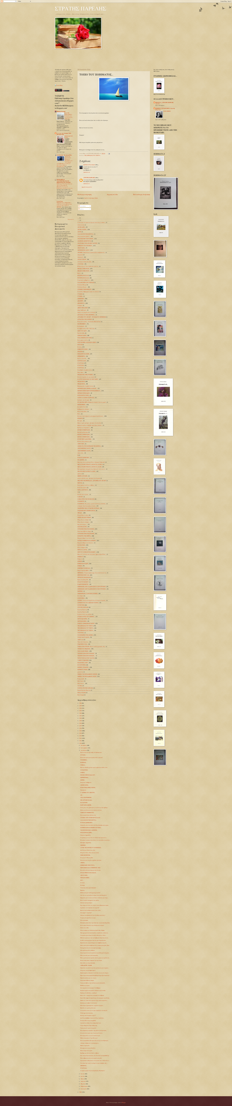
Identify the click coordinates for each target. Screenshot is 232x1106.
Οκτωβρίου (84, 745)
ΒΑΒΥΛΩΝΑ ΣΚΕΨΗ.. (86, 805)
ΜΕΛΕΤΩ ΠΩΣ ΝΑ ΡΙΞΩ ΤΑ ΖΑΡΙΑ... (86, 471)
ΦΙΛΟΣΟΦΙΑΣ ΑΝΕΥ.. (83, 662)
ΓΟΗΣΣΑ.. (82, 765)
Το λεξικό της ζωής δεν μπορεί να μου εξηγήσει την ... (94, 1063)
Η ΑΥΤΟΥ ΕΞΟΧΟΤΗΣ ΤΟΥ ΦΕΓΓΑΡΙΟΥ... (88, 379)
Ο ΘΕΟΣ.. (82, 772)
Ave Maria (79, 685)
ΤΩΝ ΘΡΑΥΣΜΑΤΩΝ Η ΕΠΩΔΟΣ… (86, 655)
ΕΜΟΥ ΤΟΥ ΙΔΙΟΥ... (82, 331)
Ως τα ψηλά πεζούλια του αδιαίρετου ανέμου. (92, 925)
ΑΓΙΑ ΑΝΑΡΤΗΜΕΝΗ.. (86, 797)
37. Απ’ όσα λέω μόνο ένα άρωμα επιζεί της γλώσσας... (91, 222)
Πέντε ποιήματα (81, 547)
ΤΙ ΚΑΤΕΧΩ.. (80, 632)
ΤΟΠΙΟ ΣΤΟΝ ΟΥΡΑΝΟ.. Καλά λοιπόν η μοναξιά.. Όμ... (91, 646)
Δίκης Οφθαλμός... (82, 310)
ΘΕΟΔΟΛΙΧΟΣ (81, 381)
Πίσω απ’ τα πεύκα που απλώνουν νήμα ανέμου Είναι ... (91, 554)
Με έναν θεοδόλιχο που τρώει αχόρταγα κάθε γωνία (93, 767)
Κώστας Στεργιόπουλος (83, 441)
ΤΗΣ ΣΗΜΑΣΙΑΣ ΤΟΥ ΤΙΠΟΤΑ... (92, 155)
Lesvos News (60, 201)
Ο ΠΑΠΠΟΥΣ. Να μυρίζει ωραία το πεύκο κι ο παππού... (91, 503)
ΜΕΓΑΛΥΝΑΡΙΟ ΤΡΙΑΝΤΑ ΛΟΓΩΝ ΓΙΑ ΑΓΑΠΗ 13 (90, 464)
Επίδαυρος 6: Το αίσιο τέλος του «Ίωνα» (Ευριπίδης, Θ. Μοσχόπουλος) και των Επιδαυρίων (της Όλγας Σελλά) (64, 186)
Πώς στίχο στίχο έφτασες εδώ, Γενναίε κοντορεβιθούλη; (94, 1055)
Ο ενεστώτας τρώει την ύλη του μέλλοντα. (91, 1033)
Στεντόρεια (80, 596)
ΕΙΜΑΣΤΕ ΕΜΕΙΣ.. (85, 877)
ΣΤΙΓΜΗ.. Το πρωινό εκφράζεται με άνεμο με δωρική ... (91, 600)
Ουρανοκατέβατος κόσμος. (84, 531)
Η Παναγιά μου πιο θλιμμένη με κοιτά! (90, 892)
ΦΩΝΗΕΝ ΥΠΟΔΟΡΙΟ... (83, 667)
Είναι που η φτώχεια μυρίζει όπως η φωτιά (91, 757)
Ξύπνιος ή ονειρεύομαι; (86, 903)
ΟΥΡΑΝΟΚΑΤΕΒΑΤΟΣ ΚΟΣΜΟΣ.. (86, 533)
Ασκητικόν (80, 255)
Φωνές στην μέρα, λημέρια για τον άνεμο (91, 960)
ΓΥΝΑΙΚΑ (80, 294)
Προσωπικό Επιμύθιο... (83, 579)
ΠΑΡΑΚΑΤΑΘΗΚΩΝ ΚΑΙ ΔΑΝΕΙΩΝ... (86, 540)
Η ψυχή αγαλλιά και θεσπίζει (87, 1048)
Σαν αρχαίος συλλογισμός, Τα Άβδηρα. (90, 988)
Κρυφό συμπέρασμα (82, 432)
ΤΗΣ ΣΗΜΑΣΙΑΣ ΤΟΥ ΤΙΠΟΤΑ (85, 626)
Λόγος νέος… (80, 453)
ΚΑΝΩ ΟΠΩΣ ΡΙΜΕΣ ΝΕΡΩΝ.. (88, 787)
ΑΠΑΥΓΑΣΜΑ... (81, 248)
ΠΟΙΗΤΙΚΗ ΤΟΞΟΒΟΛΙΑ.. (84, 568)
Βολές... (79, 273)
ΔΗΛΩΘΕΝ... (80, 301)
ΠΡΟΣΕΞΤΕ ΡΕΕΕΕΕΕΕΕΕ (84, 577)
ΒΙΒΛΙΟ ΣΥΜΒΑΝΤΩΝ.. (83, 268)
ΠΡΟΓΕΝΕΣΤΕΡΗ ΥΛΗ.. (83, 575)
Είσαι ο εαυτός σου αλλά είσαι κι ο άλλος (91, 810)
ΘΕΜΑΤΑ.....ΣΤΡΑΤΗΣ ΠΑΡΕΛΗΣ (165, 102)
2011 (80, 741)
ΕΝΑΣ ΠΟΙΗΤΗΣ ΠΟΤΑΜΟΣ (84, 338)
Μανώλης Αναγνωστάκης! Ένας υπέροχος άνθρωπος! (91, 462)
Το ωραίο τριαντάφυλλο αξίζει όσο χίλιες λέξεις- (93, 935)
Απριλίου (83, 1081)
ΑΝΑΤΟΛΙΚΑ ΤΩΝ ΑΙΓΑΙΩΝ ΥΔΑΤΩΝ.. (87, 243)
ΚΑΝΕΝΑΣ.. (83, 762)
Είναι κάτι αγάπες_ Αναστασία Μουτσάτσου (89, 321)
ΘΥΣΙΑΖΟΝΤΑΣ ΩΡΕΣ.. (83, 395)
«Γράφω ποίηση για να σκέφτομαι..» (89, 1043)
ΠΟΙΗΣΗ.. (79, 566)
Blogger (124, 1102)
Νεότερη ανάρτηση (84, 194)
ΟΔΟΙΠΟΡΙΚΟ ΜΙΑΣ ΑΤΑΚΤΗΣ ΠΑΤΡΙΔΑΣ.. (88, 508)
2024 (80, 708)
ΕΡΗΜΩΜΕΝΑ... (81, 356)
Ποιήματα (80, 559)
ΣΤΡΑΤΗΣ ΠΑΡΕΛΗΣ (80, 8)
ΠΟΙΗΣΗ (79, 561)
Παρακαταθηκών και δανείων (85, 538)
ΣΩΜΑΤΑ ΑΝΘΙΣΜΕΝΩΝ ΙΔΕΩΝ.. (86, 623)
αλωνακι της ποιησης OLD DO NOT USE (64, 134)
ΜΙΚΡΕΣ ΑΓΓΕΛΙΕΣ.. (82, 476)
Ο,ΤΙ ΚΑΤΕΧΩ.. (84, 770)
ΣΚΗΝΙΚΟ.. (80, 591)
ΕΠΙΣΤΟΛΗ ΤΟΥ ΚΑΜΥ (69, 136)
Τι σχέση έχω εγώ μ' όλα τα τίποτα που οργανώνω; (93, 837)
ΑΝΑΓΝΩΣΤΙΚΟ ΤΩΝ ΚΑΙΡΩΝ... (85, 238)
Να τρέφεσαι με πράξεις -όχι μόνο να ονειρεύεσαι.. (93, 1030)
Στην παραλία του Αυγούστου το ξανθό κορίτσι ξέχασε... (95, 953)
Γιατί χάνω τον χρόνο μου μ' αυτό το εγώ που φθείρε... (94, 807)
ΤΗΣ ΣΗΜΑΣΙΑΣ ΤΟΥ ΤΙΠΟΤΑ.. (85, 628)
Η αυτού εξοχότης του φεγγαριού (86, 377)
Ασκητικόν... (80, 257)
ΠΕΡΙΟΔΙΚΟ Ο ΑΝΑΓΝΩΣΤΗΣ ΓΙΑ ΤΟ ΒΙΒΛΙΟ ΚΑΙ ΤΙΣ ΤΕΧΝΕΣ (64, 181)
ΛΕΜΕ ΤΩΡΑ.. (81, 443)
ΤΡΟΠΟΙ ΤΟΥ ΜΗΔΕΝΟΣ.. (84, 649)
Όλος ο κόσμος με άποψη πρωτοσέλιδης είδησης (92, 930)
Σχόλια (82, 209)
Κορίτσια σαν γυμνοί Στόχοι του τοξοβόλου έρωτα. (93, 943)
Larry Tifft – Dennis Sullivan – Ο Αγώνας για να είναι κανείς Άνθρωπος (68, 115)
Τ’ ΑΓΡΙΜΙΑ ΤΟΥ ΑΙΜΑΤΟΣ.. (87, 792)
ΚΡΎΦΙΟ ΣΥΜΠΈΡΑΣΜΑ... (84, 430)
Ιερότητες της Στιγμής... (83, 400)
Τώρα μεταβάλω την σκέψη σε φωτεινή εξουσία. (92, 983)
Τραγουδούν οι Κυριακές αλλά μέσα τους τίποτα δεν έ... (95, 1060)
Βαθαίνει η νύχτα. (85, 985)
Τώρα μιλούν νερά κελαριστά (88, 1028)
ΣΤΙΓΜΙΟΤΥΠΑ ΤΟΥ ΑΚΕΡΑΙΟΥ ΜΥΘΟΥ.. (88, 602)
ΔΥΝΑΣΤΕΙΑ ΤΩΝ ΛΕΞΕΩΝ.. (84, 319)
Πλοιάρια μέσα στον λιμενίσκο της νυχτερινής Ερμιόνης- (95, 923)
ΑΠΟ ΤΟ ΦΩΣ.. (84, 875)
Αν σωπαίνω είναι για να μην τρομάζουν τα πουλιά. (93, 1010)
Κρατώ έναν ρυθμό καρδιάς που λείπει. (90, 910)
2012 (80, 738)
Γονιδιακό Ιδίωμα (81, 285)
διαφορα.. (80, 305)
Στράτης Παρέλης (82, 612)
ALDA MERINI (167, 111)
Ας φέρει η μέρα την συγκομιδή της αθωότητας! (92, 1070)
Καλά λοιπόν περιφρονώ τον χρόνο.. (89, 900)
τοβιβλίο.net (80, 639)
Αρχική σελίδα (112, 194)
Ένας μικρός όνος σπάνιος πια (88, 815)
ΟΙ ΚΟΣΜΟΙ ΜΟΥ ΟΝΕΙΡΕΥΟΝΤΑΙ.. (86, 510)
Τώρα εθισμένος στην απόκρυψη (88, 1025)
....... (78, 220)
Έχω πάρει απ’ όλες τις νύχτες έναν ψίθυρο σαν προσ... (94, 905)
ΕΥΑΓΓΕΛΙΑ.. (80, 365)
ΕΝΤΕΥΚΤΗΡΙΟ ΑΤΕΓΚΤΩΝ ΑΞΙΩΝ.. (86, 342)
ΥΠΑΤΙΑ (158, 104)
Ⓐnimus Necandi (61, 111)
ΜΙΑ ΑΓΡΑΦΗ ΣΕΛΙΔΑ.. (86, 800)
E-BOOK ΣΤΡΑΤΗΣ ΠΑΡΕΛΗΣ (85, 688)
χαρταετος (80, 672)
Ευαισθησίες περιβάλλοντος (84, 370)
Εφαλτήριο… (80, 372)
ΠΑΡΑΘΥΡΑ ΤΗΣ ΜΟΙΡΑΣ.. (84, 536)
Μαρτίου (83, 1084)
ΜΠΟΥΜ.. (79, 483)
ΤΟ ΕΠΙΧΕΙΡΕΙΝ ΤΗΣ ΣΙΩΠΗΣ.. (85, 635)
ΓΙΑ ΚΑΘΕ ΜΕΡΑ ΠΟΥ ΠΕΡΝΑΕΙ (85, 282)
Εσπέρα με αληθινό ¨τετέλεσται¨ (88, 1003)
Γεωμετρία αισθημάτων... (84, 280)
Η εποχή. (82, 885)
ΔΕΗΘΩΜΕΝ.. (81, 298)
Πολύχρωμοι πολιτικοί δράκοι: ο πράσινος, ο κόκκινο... (94, 933)
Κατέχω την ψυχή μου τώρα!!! (88, 1015)
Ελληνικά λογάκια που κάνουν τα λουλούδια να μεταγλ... (95, 840)
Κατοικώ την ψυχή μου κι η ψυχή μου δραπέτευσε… (90, 416)
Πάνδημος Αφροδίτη (85, 842)
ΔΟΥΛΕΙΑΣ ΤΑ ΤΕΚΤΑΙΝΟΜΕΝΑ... (86, 314)
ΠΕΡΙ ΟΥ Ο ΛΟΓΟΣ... (82, 549)
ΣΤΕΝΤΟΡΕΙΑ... (81, 598)
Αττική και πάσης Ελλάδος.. (84, 262)
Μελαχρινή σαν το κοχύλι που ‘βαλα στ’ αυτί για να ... (91, 469)
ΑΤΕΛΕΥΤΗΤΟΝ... (82, 259)
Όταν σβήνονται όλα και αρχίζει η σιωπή (90, 1058)
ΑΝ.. (81, 795)
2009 (80, 1092)
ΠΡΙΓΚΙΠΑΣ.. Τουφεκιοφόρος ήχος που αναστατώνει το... (92, 573)
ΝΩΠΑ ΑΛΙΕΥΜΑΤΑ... (83, 490)
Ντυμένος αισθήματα (85, 782)
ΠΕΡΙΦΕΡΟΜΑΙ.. (84, 777)
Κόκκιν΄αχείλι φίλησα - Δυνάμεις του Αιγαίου (89, 423)
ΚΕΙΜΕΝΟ (80, 418)
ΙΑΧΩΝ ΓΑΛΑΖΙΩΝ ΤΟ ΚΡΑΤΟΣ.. (86, 397)
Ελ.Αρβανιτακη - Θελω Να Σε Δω (86, 328)
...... (78, 218)
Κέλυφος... (80, 420)
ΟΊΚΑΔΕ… (80, 513)
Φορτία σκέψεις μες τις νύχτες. (88, 978)
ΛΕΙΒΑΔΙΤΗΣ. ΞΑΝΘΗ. (86, 965)
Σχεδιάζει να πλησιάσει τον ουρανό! (89, 908)
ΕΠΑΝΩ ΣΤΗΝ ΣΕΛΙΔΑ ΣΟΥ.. (87, 775)
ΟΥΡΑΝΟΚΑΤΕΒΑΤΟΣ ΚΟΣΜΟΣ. (86, 529)
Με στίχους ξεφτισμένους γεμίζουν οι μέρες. (91, 1005)
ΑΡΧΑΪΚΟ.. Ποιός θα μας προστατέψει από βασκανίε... (91, 252)
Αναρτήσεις (83, 206)
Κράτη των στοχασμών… (84, 427)
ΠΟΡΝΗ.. (82, 780)
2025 (80, 705)
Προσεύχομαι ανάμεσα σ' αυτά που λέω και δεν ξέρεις (94, 973)
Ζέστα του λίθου (84, 928)
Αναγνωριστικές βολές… (84, 236)
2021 (80, 715)
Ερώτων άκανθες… (82, 358)
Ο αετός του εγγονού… (83, 494)
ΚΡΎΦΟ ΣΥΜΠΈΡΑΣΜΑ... (84, 437)
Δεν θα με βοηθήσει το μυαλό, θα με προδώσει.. (92, 1018)
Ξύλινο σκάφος (84, 920)
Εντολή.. (79, 347)
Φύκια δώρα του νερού (86, 1050)
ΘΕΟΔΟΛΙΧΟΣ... (81, 384)
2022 (80, 713)
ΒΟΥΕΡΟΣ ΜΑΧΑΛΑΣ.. (83, 278)
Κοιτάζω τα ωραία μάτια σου (88, 1008)
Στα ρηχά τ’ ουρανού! (86, 913)
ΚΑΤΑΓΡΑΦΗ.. (84, 802)
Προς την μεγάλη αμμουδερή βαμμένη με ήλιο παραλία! (94, 975)
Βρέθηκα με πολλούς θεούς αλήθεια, (89, 1053)
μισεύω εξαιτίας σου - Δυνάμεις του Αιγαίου (88, 478)
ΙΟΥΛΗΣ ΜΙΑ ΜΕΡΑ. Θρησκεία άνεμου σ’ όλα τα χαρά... (91, 402)
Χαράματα (83, 790)
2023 (80, 710)
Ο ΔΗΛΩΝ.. (80, 496)
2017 (80, 725)
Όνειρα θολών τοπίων (83, 515)
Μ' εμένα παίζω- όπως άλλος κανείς (89, 852)
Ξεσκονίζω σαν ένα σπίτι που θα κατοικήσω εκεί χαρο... (94, 825)
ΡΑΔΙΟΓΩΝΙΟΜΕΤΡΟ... (83, 584)
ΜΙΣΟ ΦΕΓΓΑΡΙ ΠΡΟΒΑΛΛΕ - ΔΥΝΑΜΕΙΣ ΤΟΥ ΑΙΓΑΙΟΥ (91, 480)
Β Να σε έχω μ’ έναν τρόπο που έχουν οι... (88, 266)
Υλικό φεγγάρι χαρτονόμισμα (88, 888)
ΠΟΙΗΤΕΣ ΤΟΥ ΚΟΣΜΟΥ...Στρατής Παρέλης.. (165, 109)
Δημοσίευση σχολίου (87, 187)
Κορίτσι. (82, 890)
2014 (80, 733)
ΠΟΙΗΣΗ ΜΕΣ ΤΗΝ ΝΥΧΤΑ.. (87, 865)
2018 (80, 723)
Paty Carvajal (80, 695)
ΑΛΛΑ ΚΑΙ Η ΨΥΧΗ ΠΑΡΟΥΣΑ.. (85, 234)
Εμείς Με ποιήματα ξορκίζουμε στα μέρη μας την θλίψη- (94, 998)
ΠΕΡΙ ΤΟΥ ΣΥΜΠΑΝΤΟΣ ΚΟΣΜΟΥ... (86, 552)
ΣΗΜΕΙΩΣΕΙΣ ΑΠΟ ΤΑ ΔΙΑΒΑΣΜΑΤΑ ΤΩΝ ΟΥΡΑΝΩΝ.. (91, 586)
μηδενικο (79, 473)
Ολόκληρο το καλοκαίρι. (86, 1013)
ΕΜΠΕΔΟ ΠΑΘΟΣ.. (82, 335)
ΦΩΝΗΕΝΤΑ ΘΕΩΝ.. (82, 669)
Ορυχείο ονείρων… (82, 524)
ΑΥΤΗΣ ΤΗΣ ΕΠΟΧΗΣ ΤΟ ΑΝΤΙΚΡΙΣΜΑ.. (91, 847)
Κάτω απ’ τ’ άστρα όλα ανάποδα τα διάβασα (92, 995)
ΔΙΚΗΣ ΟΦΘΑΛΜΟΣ (82, 308)
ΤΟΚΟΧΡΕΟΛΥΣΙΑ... (82, 644)
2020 (80, 718)
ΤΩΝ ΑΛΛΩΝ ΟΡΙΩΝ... (83, 651)
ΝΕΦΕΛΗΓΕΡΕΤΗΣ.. (85, 855)
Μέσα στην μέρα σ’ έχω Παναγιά (88, 1038)
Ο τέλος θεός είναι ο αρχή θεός (88, 1020)
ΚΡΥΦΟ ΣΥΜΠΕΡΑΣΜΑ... (84, 434)
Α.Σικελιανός (80, 225)
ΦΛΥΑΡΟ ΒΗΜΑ (81, 665)
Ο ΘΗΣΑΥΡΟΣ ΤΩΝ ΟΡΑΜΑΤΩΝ (85, 499)
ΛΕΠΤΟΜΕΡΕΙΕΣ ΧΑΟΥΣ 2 (84, 448)
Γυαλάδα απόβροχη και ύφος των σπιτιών (88, 291)
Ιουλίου (83, 1074)
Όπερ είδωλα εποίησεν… (83, 522)
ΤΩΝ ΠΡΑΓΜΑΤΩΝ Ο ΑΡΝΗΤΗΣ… (89, 830)
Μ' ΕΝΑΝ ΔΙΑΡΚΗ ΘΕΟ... (83, 457)
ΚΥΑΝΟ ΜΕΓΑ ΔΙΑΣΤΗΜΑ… (84, 439)
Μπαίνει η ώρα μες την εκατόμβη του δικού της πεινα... (94, 938)
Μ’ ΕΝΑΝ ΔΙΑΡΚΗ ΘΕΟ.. (86, 822)
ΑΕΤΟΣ (79, 232)
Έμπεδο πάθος (81, 333)
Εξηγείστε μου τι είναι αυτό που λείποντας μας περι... (94, 898)
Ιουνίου (83, 1076)
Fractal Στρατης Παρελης (84, 690)
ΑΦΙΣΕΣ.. (82, 862)
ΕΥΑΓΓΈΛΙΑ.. (80, 367)
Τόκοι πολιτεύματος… (83, 642)
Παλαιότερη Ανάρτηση (141, 194)
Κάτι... (79, 414)
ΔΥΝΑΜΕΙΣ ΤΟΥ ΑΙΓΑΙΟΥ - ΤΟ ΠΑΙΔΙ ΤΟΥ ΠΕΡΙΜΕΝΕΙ (91, 317)
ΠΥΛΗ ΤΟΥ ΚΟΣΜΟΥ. (83, 582)
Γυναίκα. (82, 883)
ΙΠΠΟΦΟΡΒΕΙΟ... (81, 404)
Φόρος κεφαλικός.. (85, 1045)
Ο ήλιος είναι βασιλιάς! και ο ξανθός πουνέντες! (92, 915)
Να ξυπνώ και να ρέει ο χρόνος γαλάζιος (90, 860)
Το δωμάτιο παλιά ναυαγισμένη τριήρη (90, 948)
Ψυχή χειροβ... (81, 679)
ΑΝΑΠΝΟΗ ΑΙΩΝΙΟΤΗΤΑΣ (84, 241)
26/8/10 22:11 (86, 183)
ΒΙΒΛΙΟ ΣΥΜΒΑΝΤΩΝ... (83, 271)
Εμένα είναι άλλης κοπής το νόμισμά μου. (91, 752)
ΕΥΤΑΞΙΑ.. (83, 755)
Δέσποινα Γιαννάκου (89, 164)
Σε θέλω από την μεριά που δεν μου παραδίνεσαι (93, 940)
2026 (80, 703)
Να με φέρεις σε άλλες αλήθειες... (86, 485)
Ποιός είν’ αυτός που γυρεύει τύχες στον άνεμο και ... (94, 1000)
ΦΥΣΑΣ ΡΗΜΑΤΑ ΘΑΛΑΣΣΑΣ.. (88, 872)
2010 (80, 743)
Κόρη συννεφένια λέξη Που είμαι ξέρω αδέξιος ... (90, 425)
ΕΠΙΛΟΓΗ (79, 351)
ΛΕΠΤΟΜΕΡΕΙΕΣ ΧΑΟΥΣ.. (84, 450)
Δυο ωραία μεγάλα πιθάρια (87, 950)
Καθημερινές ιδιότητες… (83, 409)
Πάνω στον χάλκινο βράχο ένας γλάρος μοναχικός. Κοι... (95, 945)
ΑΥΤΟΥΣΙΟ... (80, 264)
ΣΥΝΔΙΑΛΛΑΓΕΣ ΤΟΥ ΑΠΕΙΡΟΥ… (86, 616)
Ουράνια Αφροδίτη (85, 835)
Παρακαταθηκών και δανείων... (85, 543)
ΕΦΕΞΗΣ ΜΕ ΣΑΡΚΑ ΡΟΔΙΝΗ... (85, 374)
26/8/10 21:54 (86, 172)
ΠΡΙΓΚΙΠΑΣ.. (83, 1065)
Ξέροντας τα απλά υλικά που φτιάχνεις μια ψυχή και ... (94, 968)
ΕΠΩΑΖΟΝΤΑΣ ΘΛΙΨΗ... (83, 354)
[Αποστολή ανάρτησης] (109, 153)
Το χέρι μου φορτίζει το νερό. (88, 918)
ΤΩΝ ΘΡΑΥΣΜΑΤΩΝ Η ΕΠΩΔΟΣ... (86, 653)
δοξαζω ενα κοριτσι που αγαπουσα (86, 312)
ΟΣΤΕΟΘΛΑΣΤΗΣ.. (82, 526)
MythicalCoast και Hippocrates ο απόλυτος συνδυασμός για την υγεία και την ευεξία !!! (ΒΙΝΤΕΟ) (64, 205)
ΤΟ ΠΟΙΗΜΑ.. (83, 760)
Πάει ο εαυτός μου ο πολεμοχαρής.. (89, 955)
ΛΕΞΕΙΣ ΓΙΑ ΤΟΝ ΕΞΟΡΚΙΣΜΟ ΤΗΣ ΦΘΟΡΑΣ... (89, 446)
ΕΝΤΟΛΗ (79, 344)
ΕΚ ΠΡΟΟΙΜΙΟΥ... (82, 324)
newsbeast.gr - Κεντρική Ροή (64, 155)
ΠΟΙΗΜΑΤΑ (80, 556)
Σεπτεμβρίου (84, 748)
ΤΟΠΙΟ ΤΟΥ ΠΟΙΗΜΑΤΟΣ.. (87, 812)
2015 (80, 731)
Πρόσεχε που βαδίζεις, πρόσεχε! (88, 993)
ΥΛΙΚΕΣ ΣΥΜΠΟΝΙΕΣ (83, 660)
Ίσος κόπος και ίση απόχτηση (87, 963)
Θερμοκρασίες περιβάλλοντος (85, 386)
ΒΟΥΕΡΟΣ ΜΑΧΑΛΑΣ (83, 275)
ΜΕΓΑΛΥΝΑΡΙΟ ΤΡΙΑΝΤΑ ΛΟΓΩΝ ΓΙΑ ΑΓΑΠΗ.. (89, 467)
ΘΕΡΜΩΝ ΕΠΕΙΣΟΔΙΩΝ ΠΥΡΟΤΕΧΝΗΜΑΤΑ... (89, 390)
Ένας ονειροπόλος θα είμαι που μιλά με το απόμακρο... (94, 1040)
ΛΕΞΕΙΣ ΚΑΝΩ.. (84, 785)
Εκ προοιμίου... (81, 326)
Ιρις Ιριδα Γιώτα (81, 407)
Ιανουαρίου (84, 1089)
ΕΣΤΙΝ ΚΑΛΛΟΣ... (82, 361)
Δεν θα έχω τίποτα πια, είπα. (87, 850)
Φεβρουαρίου (84, 1086)
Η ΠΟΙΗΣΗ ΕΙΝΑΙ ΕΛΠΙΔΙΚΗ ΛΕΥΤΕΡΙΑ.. (90, 827)
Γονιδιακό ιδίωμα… (82, 287)
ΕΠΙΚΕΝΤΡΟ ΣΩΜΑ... (82, 349)
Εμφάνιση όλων (71, 219)
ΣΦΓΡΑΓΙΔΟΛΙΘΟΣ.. (82, 619)
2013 (80, 736)
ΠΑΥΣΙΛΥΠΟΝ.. (81, 545)
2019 (80, 720)
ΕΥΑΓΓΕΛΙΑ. (80, 363)
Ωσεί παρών (80, 681)
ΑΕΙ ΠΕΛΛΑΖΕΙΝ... (82, 229)
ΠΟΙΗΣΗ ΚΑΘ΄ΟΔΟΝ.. (83, 563)
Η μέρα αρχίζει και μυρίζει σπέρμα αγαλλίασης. (93, 990)
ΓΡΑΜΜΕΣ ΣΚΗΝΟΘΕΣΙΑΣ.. (84, 289)
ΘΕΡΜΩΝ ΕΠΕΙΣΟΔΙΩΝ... (83, 393)
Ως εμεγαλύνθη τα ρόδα (86, 857)
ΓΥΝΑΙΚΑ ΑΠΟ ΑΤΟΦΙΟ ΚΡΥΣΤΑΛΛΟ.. (90, 817)
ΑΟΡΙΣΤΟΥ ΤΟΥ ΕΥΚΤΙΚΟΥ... (85, 245)
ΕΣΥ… (82, 880)
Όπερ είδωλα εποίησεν (83, 520)
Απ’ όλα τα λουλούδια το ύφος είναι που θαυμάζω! (93, 895)
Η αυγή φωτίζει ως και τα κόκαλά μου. (90, 1035)
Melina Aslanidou (81, 692)
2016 (80, 728)
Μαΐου (82, 1079)
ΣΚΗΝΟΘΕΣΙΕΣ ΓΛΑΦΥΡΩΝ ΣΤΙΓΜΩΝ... (87, 593)
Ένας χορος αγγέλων (82, 340)
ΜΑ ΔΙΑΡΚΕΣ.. (81, 460)
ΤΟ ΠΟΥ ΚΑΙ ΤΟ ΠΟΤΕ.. (83, 637)
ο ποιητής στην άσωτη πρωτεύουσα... (86, 506)
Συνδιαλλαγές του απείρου (84, 614)
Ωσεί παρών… (81, 683)
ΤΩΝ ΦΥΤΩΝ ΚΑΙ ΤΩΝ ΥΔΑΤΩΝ (85, 658)
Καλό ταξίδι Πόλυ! (82, 411)
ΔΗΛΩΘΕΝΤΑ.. (81, 303)
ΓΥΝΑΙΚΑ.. (80, 296)
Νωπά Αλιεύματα (82, 487)
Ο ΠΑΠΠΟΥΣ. (80, 501)
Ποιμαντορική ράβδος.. (83, 570)
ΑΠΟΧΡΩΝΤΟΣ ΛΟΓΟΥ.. (83, 250)
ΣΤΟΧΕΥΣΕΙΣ (81, 605)
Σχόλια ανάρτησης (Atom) (91, 198)
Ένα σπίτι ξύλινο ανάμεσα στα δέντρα (90, 870)
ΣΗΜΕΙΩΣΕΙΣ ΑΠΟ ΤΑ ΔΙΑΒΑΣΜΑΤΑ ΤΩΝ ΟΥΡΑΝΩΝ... (91, 589)
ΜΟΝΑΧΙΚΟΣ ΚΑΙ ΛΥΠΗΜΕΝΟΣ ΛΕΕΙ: (90, 867)
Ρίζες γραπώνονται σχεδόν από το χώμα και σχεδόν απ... (95, 958)
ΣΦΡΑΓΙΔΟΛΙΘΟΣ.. (82, 621)
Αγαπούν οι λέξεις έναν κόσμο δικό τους (90, 1023)
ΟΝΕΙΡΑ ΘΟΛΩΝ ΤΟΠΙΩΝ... (84, 517)
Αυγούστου (84, 750)
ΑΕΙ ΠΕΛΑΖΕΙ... (81, 227)
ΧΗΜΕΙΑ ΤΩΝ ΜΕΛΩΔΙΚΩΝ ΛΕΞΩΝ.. (87, 676)
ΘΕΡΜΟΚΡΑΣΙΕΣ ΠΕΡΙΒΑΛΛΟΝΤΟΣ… (87, 388)
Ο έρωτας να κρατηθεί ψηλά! (87, 970)
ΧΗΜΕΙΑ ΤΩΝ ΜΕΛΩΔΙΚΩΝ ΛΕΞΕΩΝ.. (87, 674)
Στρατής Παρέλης (82, 609)
